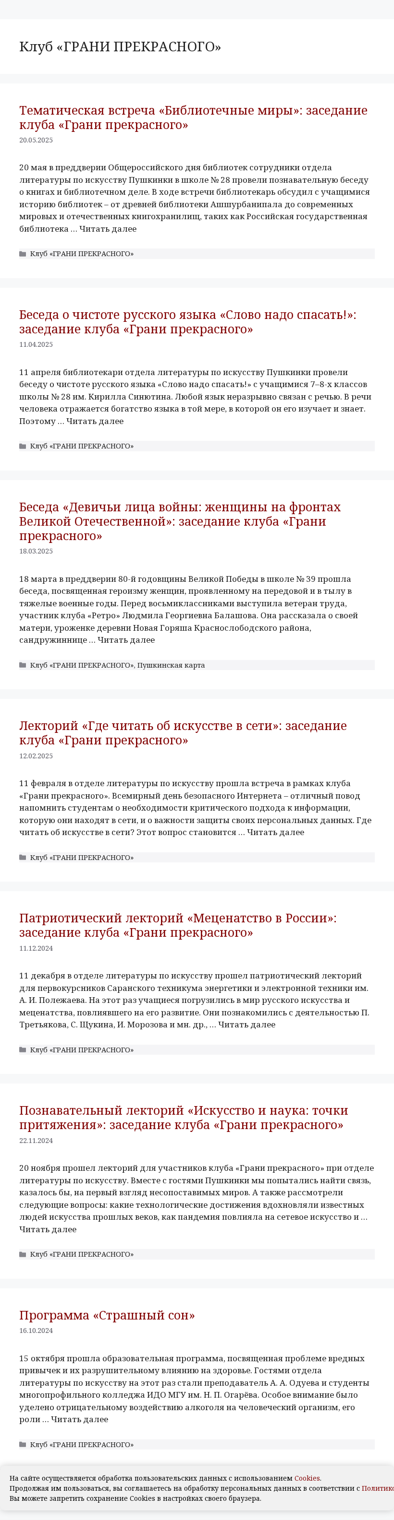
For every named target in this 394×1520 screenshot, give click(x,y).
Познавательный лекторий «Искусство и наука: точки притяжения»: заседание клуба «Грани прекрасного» (183, 1117)
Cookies (307, 1478)
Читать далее (107, 228)
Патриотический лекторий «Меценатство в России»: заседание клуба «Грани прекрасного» (178, 924)
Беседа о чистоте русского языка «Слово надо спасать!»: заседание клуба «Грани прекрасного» (188, 321)
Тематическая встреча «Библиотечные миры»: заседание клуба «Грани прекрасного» (193, 117)
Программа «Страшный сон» (107, 1315)
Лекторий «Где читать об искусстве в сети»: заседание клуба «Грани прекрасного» (183, 732)
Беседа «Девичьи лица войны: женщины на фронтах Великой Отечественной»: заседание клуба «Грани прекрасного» (180, 520)
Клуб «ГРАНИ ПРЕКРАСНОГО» (82, 253)
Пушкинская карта (171, 665)
